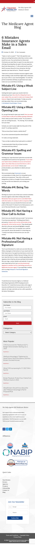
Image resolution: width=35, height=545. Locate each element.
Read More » (6, 351)
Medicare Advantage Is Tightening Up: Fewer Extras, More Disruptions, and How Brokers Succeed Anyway (16, 358)
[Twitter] (7, 429)
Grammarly (18, 173)
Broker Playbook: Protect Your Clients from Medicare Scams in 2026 (17, 379)
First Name (6, 305)
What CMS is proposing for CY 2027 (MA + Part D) (17, 369)
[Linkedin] (10, 429)
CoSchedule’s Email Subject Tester (11, 103)
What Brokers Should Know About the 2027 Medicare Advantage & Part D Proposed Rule (15, 389)
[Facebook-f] (4, 429)
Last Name (6, 310)
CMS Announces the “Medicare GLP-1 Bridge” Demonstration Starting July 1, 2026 (15, 346)
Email (5, 316)
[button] (32, 16)
